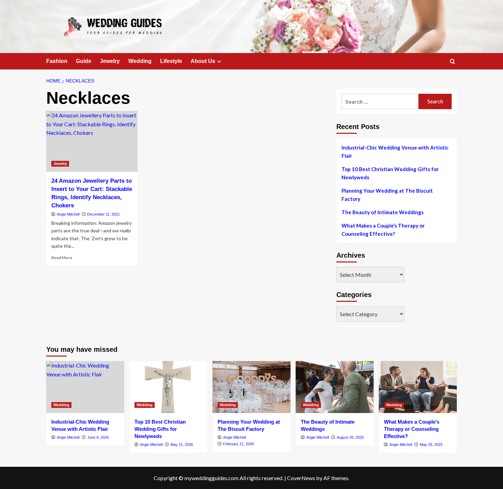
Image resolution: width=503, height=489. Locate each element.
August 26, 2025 (350, 437)
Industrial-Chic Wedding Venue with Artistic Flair (395, 151)
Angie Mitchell (68, 214)
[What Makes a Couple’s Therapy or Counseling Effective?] (418, 387)
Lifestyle (171, 61)
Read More (61, 257)
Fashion (56, 61)
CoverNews (301, 478)
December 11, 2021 (103, 214)
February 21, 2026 (238, 444)
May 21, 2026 (181, 444)
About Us (203, 61)
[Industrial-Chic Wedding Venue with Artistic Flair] (85, 387)
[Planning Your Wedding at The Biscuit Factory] (251, 387)
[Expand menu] (219, 61)
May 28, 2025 (431, 444)
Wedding (140, 61)
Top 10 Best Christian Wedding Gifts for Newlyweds (390, 173)
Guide (83, 61)
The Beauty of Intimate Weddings (382, 212)
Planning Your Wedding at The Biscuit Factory (387, 195)
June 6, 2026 (98, 437)
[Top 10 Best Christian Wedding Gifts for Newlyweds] (168, 387)
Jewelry (110, 61)
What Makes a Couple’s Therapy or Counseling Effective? (383, 229)
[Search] (452, 62)
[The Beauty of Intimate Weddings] (335, 387)
